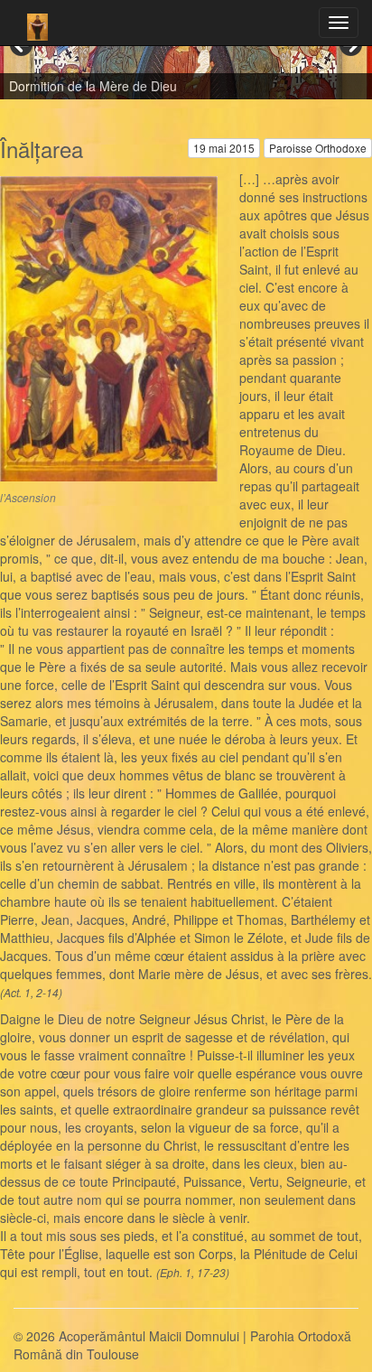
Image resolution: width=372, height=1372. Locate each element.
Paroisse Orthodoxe (318, 147)
